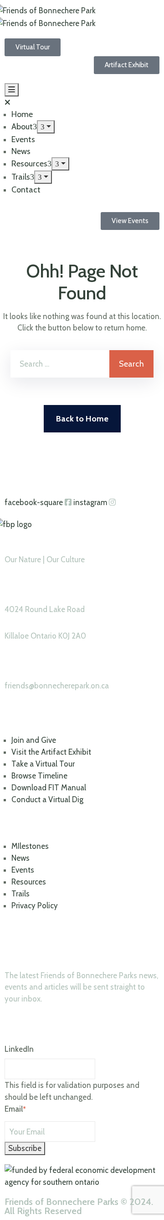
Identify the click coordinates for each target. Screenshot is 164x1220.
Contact (26, 190)
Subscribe (24, 1148)
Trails (20, 177)
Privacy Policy (34, 905)
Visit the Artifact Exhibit (51, 752)
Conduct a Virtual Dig (47, 799)
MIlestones (30, 846)
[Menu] (46, 126)
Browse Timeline (39, 775)
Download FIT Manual (48, 787)
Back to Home (82, 419)
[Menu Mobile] (12, 89)
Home (22, 114)
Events (23, 139)
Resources (29, 164)
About (22, 127)
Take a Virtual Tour (43, 763)
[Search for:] (59, 364)
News (21, 151)
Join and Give (33, 740)
